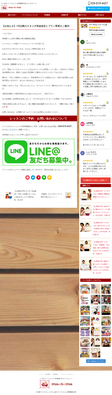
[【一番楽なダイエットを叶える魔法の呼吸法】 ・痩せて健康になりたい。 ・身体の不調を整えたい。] (95, 352)
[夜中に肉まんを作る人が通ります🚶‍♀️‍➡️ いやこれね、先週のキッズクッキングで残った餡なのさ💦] (85, 342)
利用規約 (55, 374)
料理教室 (47, 15)
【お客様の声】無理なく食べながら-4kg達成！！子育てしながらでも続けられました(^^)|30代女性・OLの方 (101, 267)
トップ (40, 374)
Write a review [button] (96, 34)
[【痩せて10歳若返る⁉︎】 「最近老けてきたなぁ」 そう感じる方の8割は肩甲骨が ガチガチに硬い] (106, 310)
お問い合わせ (99, 15)
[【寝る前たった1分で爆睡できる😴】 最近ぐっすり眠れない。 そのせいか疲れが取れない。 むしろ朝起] (106, 321)
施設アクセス (82, 15)
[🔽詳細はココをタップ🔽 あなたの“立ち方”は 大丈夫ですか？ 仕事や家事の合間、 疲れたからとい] (85, 299)
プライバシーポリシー (67, 374)
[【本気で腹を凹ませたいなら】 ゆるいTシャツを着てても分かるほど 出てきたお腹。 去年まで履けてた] (106, 342)
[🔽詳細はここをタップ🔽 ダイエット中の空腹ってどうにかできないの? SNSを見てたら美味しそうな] (85, 310)
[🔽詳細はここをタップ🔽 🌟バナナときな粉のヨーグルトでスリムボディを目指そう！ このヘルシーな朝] (85, 289)
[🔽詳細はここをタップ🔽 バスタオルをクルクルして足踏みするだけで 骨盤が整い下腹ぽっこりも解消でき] (95, 310)
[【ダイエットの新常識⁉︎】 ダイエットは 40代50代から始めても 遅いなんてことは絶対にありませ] (85, 321)
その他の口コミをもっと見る (94, 180)
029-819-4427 (99, 3)
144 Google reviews (97, 30)
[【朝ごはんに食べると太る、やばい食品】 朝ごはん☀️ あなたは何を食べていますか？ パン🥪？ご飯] (85, 331)
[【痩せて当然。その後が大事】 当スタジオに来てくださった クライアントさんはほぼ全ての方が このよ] (95, 342)
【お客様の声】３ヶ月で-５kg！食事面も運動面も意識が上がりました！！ (101, 194)
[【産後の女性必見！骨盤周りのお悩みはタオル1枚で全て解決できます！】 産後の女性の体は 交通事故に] (85, 352)
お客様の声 (64, 15)
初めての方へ (12, 15)
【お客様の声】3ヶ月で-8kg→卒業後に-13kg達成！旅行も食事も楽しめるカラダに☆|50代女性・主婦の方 (101, 248)
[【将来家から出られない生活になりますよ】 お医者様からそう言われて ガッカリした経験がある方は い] (95, 331)
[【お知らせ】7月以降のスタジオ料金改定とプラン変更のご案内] (33, 177)
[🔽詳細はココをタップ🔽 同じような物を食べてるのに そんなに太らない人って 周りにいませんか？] (106, 289)
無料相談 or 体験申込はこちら (99, 8)
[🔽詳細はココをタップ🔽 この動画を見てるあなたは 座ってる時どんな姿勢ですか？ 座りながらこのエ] (95, 289)
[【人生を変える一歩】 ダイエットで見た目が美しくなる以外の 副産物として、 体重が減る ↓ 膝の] (95, 321)
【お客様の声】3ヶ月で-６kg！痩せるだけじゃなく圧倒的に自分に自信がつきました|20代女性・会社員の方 (101, 228)
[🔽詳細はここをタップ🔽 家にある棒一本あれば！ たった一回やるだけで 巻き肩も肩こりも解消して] (106, 299)
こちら (10, 129)
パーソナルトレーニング (30, 15)
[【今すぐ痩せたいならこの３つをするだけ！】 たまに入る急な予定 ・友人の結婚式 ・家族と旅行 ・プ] (106, 331)
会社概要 (47, 374)
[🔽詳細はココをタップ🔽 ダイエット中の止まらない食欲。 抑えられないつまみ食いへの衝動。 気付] (95, 299)
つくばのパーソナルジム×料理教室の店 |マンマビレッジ (56, 378)
